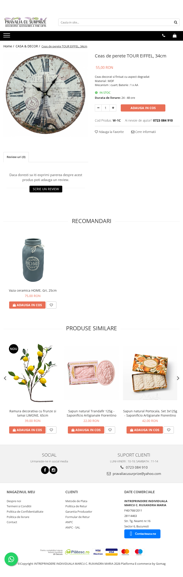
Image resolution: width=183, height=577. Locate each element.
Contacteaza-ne (145, 533)
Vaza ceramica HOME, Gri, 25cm (33, 290)
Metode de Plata (76, 501)
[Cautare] (176, 22)
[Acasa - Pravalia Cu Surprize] (25, 22)
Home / (9, 46)
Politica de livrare (18, 517)
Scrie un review (46, 189)
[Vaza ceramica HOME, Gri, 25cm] (33, 259)
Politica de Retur (76, 506)
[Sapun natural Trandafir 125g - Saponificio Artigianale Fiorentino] (91, 373)
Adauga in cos (143, 108)
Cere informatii (145, 132)
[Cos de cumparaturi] (175, 35)
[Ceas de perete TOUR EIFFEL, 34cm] (45, 94)
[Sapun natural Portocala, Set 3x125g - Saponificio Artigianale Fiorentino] (150, 373)
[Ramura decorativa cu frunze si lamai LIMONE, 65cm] (33, 373)
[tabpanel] (45, 94)
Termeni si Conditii (19, 506)
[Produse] (7, 36)
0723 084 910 (136, 467)
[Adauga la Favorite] (51, 305)
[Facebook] (45, 470)
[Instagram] (53, 470)
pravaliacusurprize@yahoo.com (136, 473)
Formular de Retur (77, 517)
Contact (12, 522)
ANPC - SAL (72, 527)
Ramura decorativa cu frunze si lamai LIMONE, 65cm (32, 413)
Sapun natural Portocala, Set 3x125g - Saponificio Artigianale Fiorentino (150, 413)
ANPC (69, 522)
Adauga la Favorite (111, 132)
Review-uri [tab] (16, 157)
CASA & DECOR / (28, 46)
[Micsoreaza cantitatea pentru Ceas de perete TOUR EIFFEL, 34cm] (98, 108)
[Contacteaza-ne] (163, 35)
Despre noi (14, 501)
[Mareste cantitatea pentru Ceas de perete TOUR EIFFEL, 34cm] (113, 108)
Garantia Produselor (78, 512)
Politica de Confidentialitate (25, 512)
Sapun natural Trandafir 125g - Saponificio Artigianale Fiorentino (91, 413)
